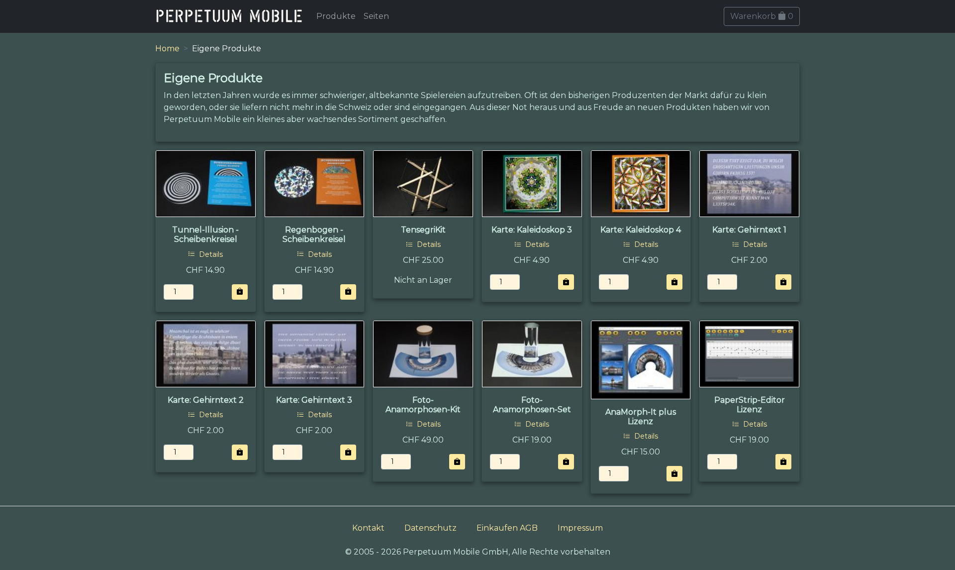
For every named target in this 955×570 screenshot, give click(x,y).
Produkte (336, 16)
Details (210, 254)
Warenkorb (761, 16)
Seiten (376, 16)
